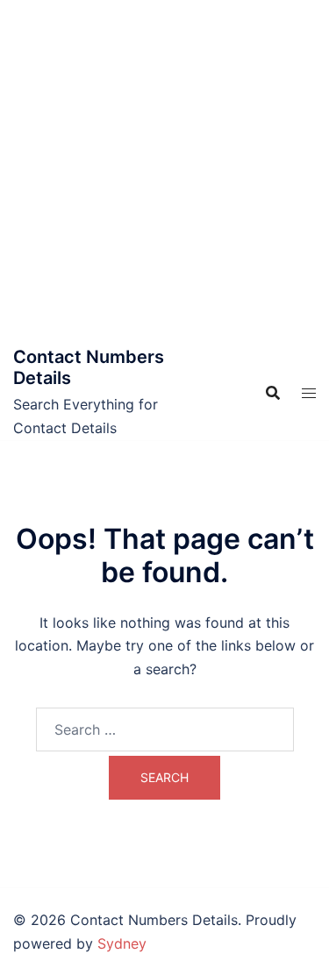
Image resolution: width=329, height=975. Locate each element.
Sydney (122, 943)
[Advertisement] (164, 173)
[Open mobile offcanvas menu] (309, 393)
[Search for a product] (273, 393)
